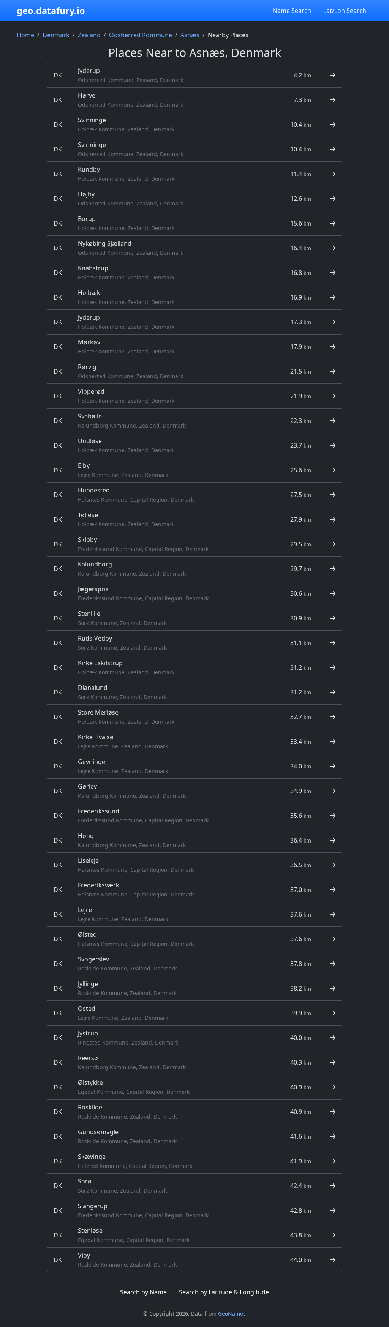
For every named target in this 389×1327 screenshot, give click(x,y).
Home (25, 35)
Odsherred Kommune (140, 35)
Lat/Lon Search (344, 10)
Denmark (56, 35)
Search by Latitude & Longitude (224, 1292)
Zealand (89, 35)
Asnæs (189, 35)
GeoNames (232, 1313)
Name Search (292, 10)
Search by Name (143, 1292)
